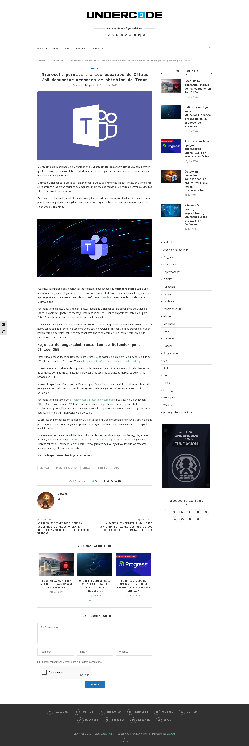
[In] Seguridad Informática (177, 412)
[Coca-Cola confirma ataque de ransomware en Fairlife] (171, 86)
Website (42, 48)
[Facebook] (105, 35)
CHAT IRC (80, 48)
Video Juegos (170, 397)
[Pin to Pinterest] (112, 481)
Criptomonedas (171, 272)
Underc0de (106, 733)
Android (167, 242)
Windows (168, 405)
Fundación (169, 286)
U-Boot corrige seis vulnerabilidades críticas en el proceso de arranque (198, 116)
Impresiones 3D (172, 308)
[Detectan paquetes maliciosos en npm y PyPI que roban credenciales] (171, 176)
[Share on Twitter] (108, 481)
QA (165, 360)
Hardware (168, 301)
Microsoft (45, 468)
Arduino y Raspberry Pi (175, 249)
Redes (166, 368)
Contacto (97, 48)
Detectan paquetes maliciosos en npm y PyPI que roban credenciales (196, 181)
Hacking (167, 294)
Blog (56, 48)
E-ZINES (167, 279)
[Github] (126, 35)
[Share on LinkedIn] (116, 481)
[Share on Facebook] (104, 481)
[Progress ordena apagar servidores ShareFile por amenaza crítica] (171, 146)
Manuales (168, 338)
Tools (166, 382)
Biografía (168, 257)
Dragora (89, 85)
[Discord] (139, 35)
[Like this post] (98, 481)
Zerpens (171, 733)
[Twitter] (109, 35)
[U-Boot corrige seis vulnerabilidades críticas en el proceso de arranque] (171, 112)
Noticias (58, 60)
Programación (171, 353)
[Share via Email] (119, 481)
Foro (67, 48)
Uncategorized (171, 390)
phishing (102, 468)
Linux (166, 331)
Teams (116, 468)
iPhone (167, 316)
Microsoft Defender (66, 468)
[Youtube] (122, 35)
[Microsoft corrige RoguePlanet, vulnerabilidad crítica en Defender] (171, 210)
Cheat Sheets (170, 264)
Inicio (41, 60)
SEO (165, 375)
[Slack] (144, 35)
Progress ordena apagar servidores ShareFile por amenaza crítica (133, 585)
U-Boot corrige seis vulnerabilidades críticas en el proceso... (95, 585)
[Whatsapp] (130, 35)
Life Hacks (169, 323)
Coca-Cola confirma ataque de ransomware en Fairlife (56, 584)
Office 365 (87, 468)
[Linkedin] (117, 35)
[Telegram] (135, 35)
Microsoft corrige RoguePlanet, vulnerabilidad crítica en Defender (196, 215)
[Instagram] (113, 35)
